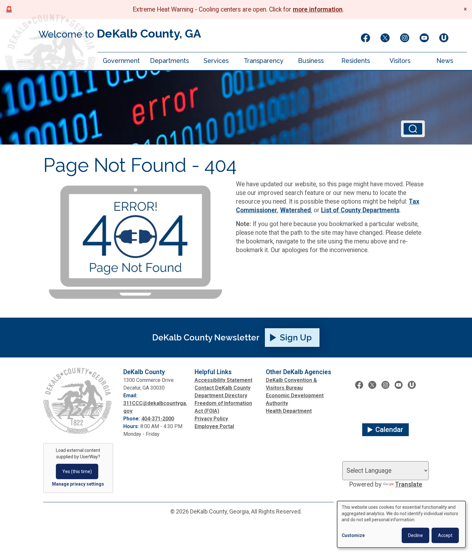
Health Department (289, 411)
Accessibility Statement (223, 380)
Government (121, 61)
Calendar (389, 430)
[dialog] (401, 524)
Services (216, 61)
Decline (415, 535)
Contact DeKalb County (222, 388)
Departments (169, 61)
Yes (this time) (77, 471)
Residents (355, 61)
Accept (445, 535)
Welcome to (120, 33)
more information (318, 9)
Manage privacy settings (78, 484)
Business (311, 61)
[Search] (413, 128)
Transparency (264, 61)
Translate (408, 484)
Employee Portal (214, 426)
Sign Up (296, 337)
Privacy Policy (211, 419)
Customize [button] (353, 535)
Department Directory (221, 395)
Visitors (399, 61)
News (444, 61)
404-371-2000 (157, 419)
